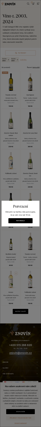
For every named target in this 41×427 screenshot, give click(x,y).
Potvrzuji (20, 220)
